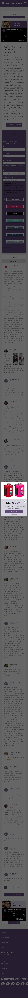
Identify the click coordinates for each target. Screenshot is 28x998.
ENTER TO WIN (14, 511)
